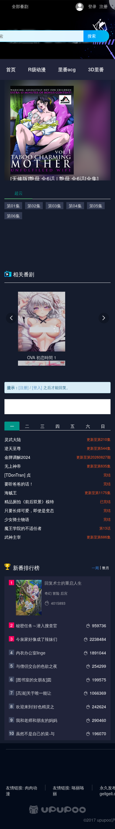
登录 (92, 6)
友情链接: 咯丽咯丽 (68, 788)
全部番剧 (20, 6)
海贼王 (10, 493)
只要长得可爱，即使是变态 (29, 510)
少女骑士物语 (16, 519)
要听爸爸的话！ (18, 484)
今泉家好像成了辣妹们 (36, 639)
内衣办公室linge (30, 653)
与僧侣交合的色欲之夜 (36, 666)
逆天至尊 (12, 448)
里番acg (67, 69)
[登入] (37, 387)
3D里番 (96, 69)
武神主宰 (12, 537)
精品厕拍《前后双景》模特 (29, 501)
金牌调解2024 (17, 457)
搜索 (92, 36)
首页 (11, 69)
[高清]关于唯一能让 (33, 693)
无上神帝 (12, 466)
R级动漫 (37, 69)
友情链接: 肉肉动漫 (21, 788)
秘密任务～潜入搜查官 (36, 625)
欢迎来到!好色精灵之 (35, 706)
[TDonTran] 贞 (17, 475)
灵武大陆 (12, 439)
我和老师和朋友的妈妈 (36, 720)
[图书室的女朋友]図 (33, 680)
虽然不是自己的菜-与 (35, 733)
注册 (103, 6)
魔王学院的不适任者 (23, 528)
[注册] (24, 387)
